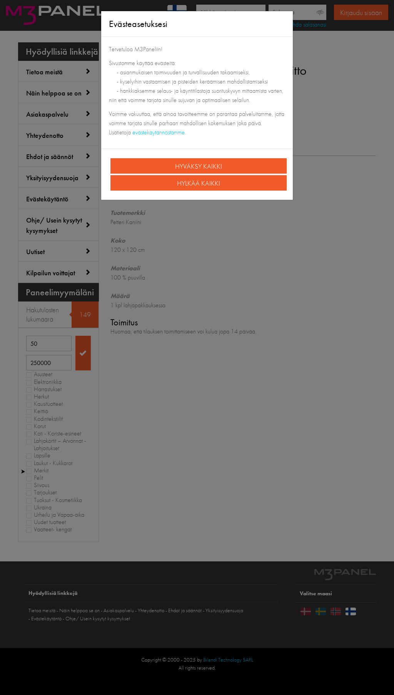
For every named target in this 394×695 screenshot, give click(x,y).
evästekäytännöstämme (158, 132)
